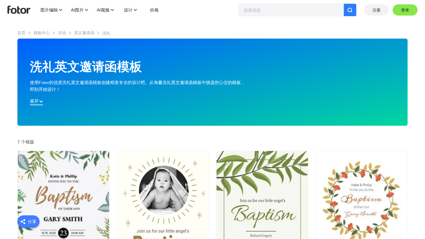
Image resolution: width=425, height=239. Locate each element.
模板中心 (42, 32)
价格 (154, 9)
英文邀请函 (84, 32)
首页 (21, 32)
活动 (62, 32)
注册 (376, 10)
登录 (405, 10)
